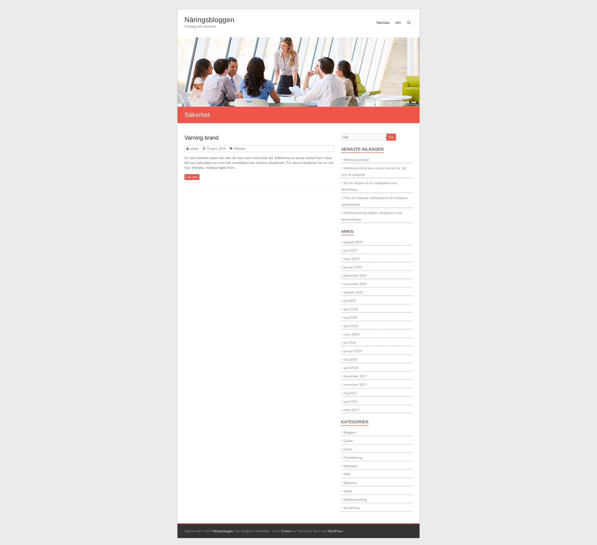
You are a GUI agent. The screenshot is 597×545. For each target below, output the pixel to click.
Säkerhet (239, 148)
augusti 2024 (353, 242)
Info (398, 22)
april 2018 (351, 368)
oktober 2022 (353, 292)
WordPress (352, 508)
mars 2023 (351, 259)
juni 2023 (350, 250)
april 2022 (351, 309)
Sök (391, 137)
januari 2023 (353, 267)
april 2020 (351, 326)
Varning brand (201, 138)
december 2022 (355, 275)
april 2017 (351, 401)
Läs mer (192, 177)
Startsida (382, 22)
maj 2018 (350, 359)
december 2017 (355, 376)
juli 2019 (350, 343)
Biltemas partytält (356, 160)
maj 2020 (350, 317)
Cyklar (348, 441)
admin (194, 148)
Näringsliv (351, 466)
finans (348, 449)
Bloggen (350, 432)
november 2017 (355, 384)
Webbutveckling (355, 499)
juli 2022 (350, 301)
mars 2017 (351, 410)
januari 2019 (353, 351)
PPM (347, 474)
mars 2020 (351, 334)
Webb (348, 491)
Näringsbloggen (209, 20)
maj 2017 (350, 393)
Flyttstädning (353, 457)
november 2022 (355, 284)
